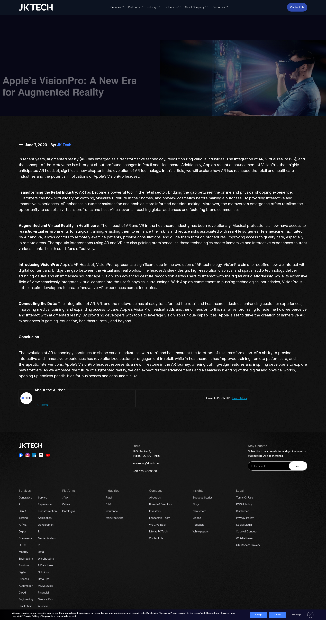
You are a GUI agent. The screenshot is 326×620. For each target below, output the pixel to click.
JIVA (65, 497)
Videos (197, 518)
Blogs (196, 504)
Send (297, 466)
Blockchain (25, 606)
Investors (155, 511)
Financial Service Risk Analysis (45, 599)
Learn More (239, 398)
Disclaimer (242, 511)
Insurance (112, 511)
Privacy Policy (245, 518)
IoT (40, 545)
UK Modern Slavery (248, 545)
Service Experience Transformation (47, 504)
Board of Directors (160, 504)
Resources (218, 7)
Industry (152, 7)
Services (115, 7)
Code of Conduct (246, 531)
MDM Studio (45, 585)
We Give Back (157, 524)
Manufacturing (114, 518)
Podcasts (198, 524)
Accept (258, 614)
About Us (155, 497)
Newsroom (199, 511)
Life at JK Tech (158, 531)
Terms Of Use (244, 497)
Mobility (23, 551)
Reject (277, 614)
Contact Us (297, 7)
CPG (108, 504)
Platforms (134, 7)
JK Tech (64, 145)
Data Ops (43, 579)
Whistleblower (244, 538)
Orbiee (66, 504)
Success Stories (203, 497)
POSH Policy (244, 504)
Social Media (244, 524)
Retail (109, 497)
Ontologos (68, 511)
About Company (195, 7)
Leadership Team (159, 518)
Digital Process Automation (26, 578)
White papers (201, 531)
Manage (296, 614)
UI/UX (22, 545)
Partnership (171, 7)
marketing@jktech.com (147, 463)
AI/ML (22, 524)
